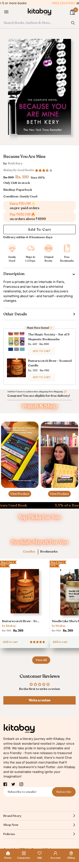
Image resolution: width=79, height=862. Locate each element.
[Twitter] (13, 784)
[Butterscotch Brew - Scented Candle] (24, 597)
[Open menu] (10, 12)
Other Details (15, 314)
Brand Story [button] (12, 816)
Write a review (40, 700)
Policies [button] (9, 834)
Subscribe (63, 792)
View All (41, 660)
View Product (19, 494)
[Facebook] (5, 784)
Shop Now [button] (10, 825)
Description (13, 273)
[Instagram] (21, 784)
